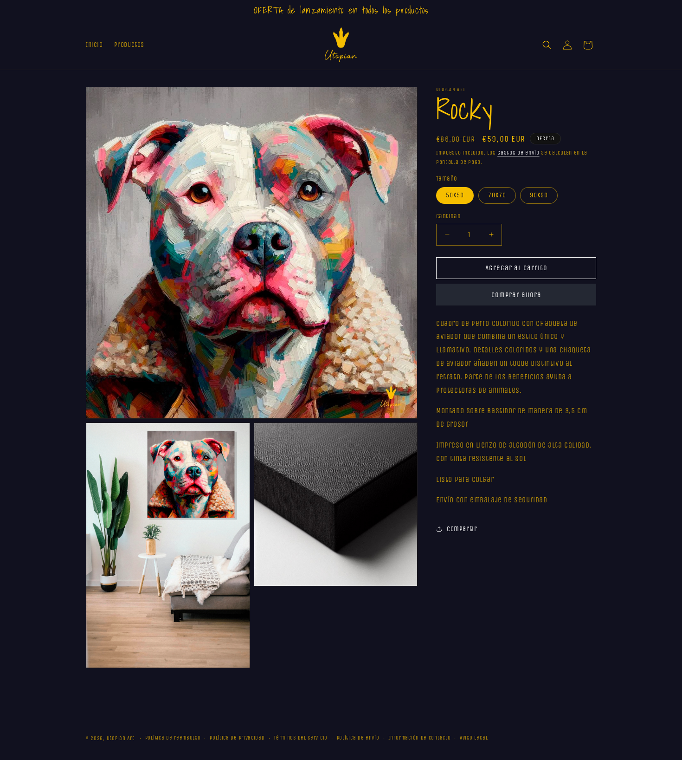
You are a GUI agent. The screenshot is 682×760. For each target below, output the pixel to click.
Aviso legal (474, 738)
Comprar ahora (516, 295)
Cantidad (448, 216)
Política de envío (358, 738)
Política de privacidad (237, 738)
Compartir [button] (462, 529)
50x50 (455, 195)
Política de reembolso (173, 738)
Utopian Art (121, 738)
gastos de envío (518, 152)
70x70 (497, 195)
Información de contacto (419, 738)
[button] (547, 45)
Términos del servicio (301, 738)
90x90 (539, 195)
